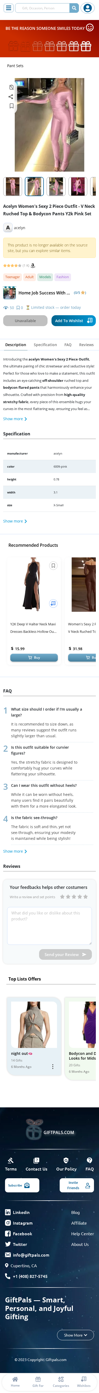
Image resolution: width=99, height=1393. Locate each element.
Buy (37, 657)
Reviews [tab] (86, 344)
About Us (80, 1244)
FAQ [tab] (68, 344)
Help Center (82, 1233)
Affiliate (79, 1222)
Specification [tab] (45, 344)
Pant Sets (15, 65)
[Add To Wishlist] (53, 603)
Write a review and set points (32, 896)
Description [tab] (15, 344)
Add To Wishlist (69, 320)
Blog (75, 1212)
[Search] (74, 8)
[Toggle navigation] (8, 8)
